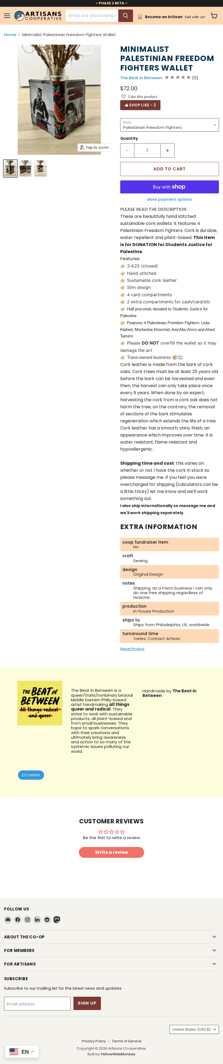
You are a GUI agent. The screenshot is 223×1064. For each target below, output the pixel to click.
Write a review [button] (111, 852)
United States (191, 1029)
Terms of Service (126, 1041)
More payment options (169, 199)
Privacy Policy (94, 1041)
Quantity (129, 138)
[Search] (125, 15)
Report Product (132, 648)
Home (10, 34)
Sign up (87, 1003)
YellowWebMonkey (118, 1054)
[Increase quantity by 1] (168, 150)
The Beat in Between (141, 78)
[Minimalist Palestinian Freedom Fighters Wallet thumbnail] (40, 168)
